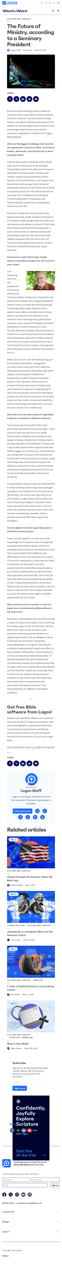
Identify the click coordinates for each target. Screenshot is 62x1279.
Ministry (38, 980)
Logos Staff (15, 50)
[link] (53, 10)
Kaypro (38, 300)
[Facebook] (12, 1130)
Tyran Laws (15, 940)
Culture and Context (19, 19)
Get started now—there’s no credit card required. (31, 747)
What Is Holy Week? (18, 1043)
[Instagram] (18, 1130)
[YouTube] (29, 1130)
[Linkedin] (23, 1130)
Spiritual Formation (21, 1037)
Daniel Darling (16, 885)
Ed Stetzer (15, 994)
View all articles (22, 811)
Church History (16, 925)
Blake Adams (16, 1048)
